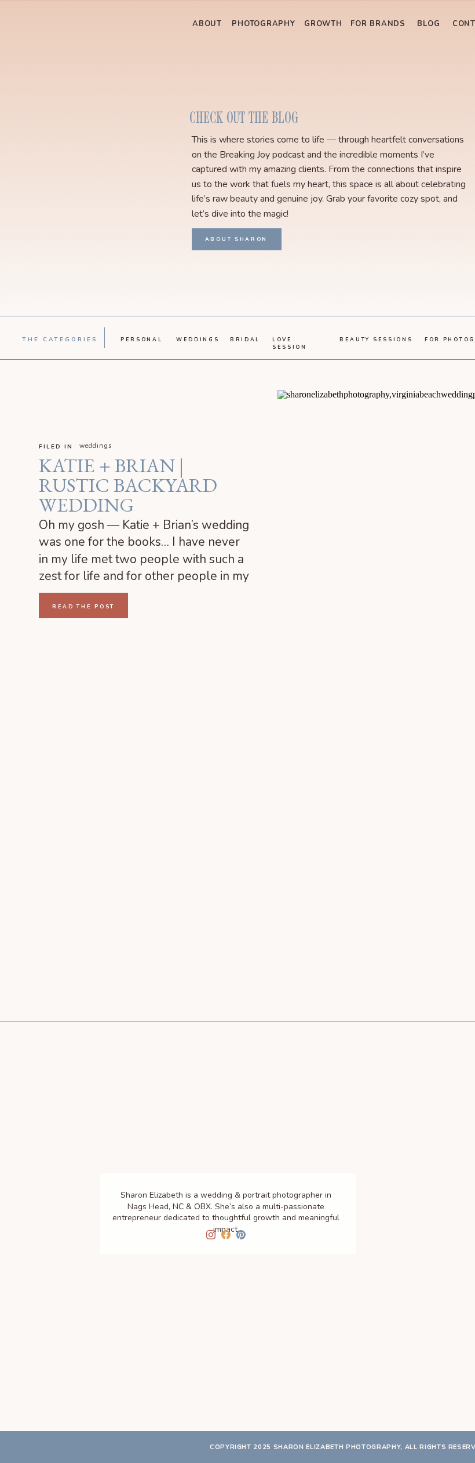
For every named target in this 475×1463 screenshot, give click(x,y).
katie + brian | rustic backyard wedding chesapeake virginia (128, 505)
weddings (95, 446)
